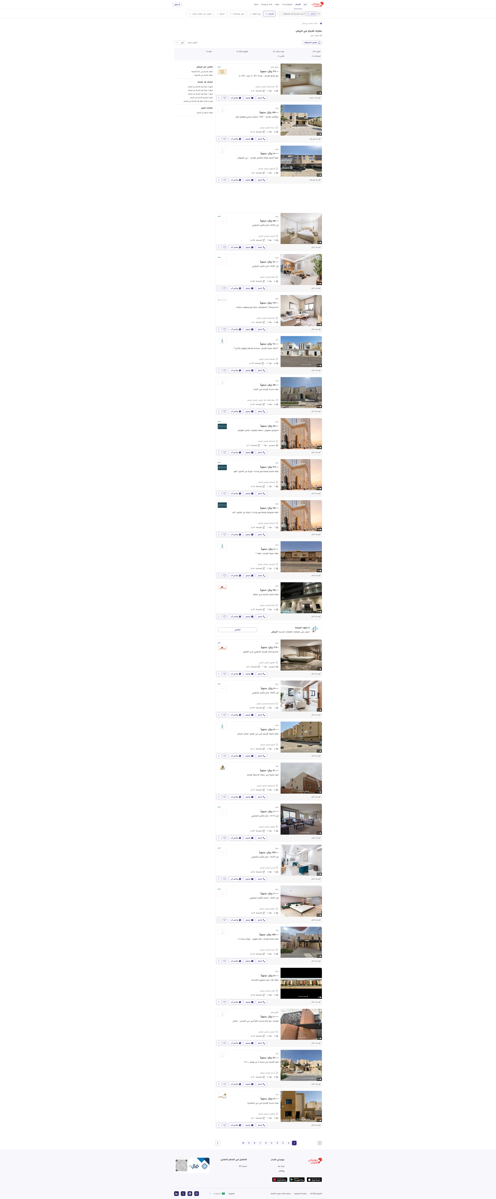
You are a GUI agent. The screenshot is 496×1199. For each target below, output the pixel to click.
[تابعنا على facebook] (190, 1193)
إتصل (260, 97)
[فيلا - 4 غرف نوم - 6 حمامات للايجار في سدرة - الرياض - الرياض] (268, 123)
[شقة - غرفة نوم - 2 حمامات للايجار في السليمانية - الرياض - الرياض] (268, 699)
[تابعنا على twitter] (183, 1193)
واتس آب (234, 97)
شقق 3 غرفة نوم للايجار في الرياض (200, 86)
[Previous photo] (283, 79)
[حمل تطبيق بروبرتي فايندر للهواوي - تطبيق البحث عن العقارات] (279, 1179)
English (231, 1193)
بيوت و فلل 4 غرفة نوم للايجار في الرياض (198, 101)
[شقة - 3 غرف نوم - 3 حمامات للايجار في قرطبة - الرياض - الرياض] (268, 905)
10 (243, 1143)
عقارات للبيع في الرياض (204, 112)
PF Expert (243, 1166)
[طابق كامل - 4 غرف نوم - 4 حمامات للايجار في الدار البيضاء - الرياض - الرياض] (268, 82)
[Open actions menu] (219, 98)
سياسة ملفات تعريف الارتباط (281, 1193)
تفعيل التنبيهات (310, 42)
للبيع (305, 4)
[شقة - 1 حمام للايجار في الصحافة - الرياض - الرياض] (268, 437)
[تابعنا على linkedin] (176, 1193)
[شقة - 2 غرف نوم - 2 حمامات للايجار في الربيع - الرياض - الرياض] (268, 740)
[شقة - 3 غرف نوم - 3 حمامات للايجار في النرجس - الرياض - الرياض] (268, 232)
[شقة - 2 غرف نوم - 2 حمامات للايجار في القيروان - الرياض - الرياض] (268, 164)
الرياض (313, 13)
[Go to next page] (217, 1143)
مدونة (256, 4)
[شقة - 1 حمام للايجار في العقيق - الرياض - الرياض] (268, 658)
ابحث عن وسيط (266, 4)
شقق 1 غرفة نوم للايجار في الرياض (200, 93)
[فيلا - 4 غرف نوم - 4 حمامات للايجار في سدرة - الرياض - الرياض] (268, 946)
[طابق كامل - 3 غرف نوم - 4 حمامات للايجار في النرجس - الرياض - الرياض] (268, 1028)
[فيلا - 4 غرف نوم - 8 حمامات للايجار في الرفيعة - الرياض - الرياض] (268, 355)
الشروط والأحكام (316, 1193)
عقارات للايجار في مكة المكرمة (202, 71)
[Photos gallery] (301, 79)
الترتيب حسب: (192, 42)
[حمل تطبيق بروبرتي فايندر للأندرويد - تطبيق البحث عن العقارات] (297, 1179)
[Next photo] (319, 79)
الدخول (177, 4)
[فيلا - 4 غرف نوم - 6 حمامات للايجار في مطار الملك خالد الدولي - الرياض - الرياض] (268, 396)
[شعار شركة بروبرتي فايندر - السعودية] (318, 4)
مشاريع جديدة (287, 4)
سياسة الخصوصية (300, 1193)
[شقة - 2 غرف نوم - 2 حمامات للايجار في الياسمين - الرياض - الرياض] (268, 560)
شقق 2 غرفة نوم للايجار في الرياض (200, 90)
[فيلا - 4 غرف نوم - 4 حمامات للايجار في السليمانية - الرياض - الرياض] (268, 781)
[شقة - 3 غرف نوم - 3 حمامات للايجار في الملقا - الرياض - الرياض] (268, 273)
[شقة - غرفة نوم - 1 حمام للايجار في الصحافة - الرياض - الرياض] (268, 478)
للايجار (298, 4)
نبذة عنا (281, 1166)
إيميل (247, 97)
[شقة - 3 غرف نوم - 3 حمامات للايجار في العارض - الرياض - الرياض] (268, 822)
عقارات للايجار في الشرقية (204, 75)
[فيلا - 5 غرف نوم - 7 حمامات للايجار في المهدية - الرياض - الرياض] (268, 1110)
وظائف (281, 1171)
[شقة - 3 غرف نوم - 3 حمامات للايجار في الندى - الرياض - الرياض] (268, 864)
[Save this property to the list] (224, 98)
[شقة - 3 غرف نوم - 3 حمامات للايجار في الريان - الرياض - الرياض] (268, 987)
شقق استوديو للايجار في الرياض (201, 97)
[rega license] (192, 1165)
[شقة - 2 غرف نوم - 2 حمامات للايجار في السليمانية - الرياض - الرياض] (268, 314)
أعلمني (237, 629)
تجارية (277, 4)
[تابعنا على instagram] (196, 1193)
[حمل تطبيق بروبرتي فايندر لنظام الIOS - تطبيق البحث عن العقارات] (314, 1179)
